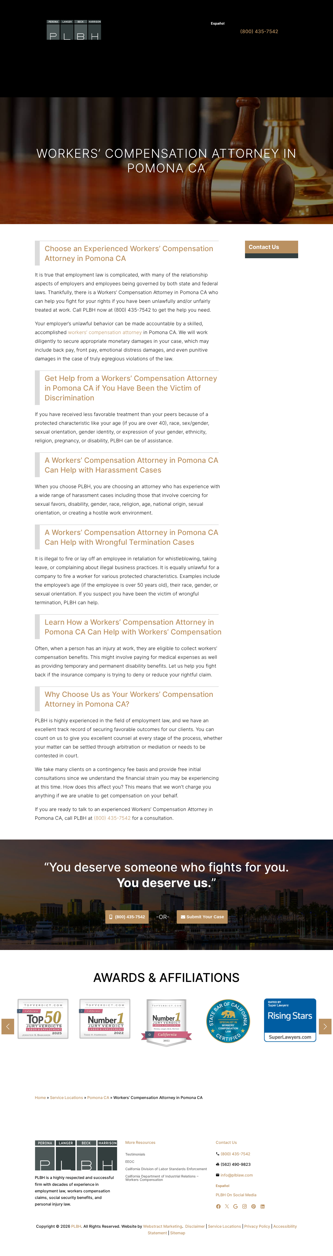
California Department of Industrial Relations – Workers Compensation (161, 1178)
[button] (325, 1026)
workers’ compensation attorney (105, 332)
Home (120, 48)
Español (218, 23)
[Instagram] (244, 1206)
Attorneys (159, 24)
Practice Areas (142, 48)
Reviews (204, 48)
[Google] (235, 1206)
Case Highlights (128, 74)
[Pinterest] (253, 1206)
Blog (202, 24)
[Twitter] (227, 1206)
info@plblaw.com (237, 1175)
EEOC (129, 1162)
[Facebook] (218, 1206)
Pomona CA (98, 1097)
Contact (122, 55)
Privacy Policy (257, 1226)
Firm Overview (175, 48)
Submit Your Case (205, 916)
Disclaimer (195, 1226)
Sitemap (177, 1232)
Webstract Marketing (162, 1226)
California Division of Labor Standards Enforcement (166, 1169)
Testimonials (135, 1154)
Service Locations (66, 1097)
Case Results (183, 24)
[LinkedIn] (262, 1206)
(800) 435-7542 (130, 916)
